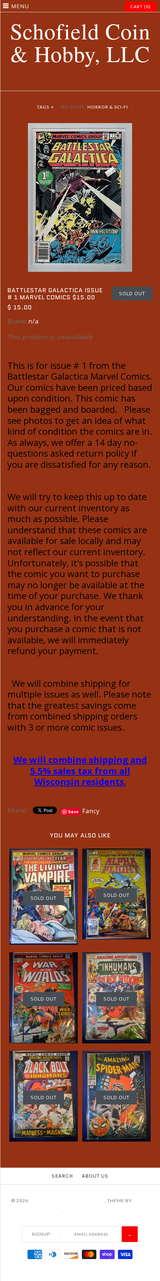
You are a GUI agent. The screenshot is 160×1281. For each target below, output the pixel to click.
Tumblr (103, 82)
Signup (41, 1234)
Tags (45, 107)
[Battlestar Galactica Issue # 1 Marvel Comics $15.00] (80, 127)
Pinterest (75, 82)
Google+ (85, 82)
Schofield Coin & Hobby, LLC (67, 1200)
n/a (33, 321)
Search (62, 1176)
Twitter (66, 82)
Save (73, 811)
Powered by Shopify (91, 1210)
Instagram (94, 82)
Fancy (91, 811)
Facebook (57, 82)
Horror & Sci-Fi (107, 107)
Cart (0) (140, 6)
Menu (20, 6)
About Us (95, 1176)
